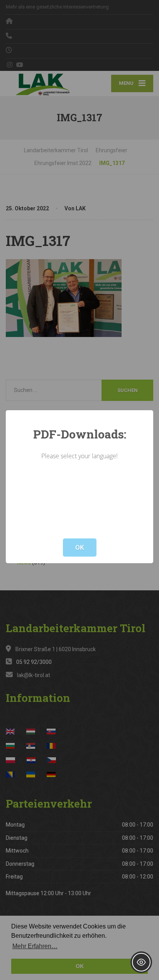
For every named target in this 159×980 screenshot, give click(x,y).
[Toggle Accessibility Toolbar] (141, 962)
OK (79, 547)
